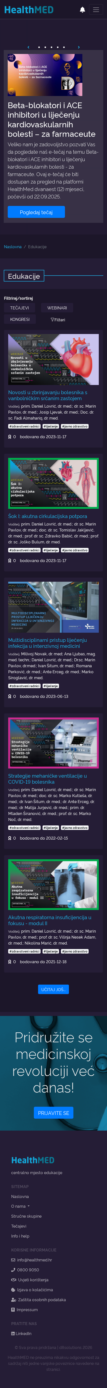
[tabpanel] (53, 136)
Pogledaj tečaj (36, 211)
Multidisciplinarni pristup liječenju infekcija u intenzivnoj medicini (47, 642)
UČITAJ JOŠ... (53, 989)
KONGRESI (20, 319)
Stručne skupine (26, 1216)
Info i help (20, 1236)
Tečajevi (18, 1226)
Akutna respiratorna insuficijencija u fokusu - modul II (49, 919)
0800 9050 (28, 1269)
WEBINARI (57, 307)
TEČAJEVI (19, 307)
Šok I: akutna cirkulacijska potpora (47, 515)
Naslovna (13, 246)
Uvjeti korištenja (33, 1279)
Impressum (27, 1309)
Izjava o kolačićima (35, 1289)
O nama (19, 1206)
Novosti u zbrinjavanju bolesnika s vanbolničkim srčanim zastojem (47, 394)
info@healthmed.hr (34, 1259)
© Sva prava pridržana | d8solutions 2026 (53, 1347)
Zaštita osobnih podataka (42, 1299)
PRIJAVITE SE (53, 1112)
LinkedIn (23, 1333)
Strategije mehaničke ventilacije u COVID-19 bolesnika (47, 778)
